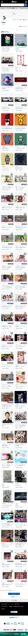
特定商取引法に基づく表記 (18, 606)
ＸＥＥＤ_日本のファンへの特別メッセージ (20, 346)
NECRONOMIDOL (18, 563)
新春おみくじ (17, 67)
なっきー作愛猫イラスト (20, 465)
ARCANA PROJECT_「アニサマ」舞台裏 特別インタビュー (7, 306)
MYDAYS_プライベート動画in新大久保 (20, 326)
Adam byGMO (2, 590)
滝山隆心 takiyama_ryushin (20, 543)
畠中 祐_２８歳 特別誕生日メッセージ (20, 287)
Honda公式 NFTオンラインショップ (20, 87)
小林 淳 (16, 503)
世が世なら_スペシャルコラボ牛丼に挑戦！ (7, 227)
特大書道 (17, 445)
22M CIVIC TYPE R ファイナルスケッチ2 (7, 108)
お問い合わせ (17, 604)
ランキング (22, 8)
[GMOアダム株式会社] (14, 617)
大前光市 (17, 404)
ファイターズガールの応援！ (20, 525)
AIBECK (3, 563)
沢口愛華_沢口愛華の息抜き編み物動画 (20, 267)
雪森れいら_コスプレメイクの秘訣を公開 (20, 366)
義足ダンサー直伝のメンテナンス (20, 406)
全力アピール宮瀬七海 (6, 464)
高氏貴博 (3, 503)
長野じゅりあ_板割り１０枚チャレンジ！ (20, 187)
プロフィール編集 (18, 19)
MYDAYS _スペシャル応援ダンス (7, 346)
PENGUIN (4, 88)
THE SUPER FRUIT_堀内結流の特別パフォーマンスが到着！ (7, 247)
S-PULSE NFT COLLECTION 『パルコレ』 (20, 126)
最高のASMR (4, 445)
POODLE (17, 49)
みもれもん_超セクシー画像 (20, 386)
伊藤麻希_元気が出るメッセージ (20, 207)
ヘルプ (12, 604)
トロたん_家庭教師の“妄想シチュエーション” (7, 287)
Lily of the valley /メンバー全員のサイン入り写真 (7, 68)
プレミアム (9, 8)
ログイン (14, 593)
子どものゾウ (18, 485)
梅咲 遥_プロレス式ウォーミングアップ (7, 207)
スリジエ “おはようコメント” (20, 584)
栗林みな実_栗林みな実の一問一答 (20, 306)
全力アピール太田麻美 (19, 444)
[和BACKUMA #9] (7, 142)
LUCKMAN (17, 483)
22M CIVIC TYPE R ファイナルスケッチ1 (20, 108)
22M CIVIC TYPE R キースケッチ (20, 88)
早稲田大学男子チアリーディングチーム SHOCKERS (6, 404)
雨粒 (3, 425)
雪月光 (16, 505)
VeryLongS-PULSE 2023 (20, 128)
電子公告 (3, 608)
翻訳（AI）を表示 (23, 26)
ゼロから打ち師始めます (6, 523)
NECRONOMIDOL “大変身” (20, 564)
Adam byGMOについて (5, 604)
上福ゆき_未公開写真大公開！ (7, 187)
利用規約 (10, 606)
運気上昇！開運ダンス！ (19, 544)
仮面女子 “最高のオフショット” (7, 584)
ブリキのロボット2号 (19, 148)
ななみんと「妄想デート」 (7, 465)
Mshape (3, 146)
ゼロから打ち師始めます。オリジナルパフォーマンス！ (7, 525)
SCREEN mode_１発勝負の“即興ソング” (7, 326)
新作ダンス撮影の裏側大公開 (20, 425)
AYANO (3, 543)
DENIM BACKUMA (18, 168)
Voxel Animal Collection (19, 47)
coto (3, 483)
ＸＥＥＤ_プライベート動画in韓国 (7, 366)
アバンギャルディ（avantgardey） (20, 424)
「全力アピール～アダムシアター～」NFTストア (6, 67)
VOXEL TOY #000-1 (6, 49)
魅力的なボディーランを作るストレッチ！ (7, 544)
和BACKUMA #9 (5, 148)
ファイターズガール (19, 523)
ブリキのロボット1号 (6, 168)
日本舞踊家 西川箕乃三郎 (6, 424)
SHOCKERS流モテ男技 (6, 406)
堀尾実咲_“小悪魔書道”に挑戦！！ (7, 267)
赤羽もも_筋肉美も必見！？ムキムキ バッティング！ (20, 247)
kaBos (3, 70)
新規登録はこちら (14, 596)
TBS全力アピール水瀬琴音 (6, 444)
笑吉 (16, 68)
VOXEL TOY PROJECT (6, 47)
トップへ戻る (14, 600)
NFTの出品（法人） (4, 606)
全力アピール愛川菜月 (19, 464)
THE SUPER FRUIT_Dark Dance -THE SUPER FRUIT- (20, 227)
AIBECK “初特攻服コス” (6, 564)
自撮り (3, 485)
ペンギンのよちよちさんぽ (7, 505)
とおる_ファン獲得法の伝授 (7, 386)
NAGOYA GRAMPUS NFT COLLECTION (6, 126)
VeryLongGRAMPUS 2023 (7, 128)
